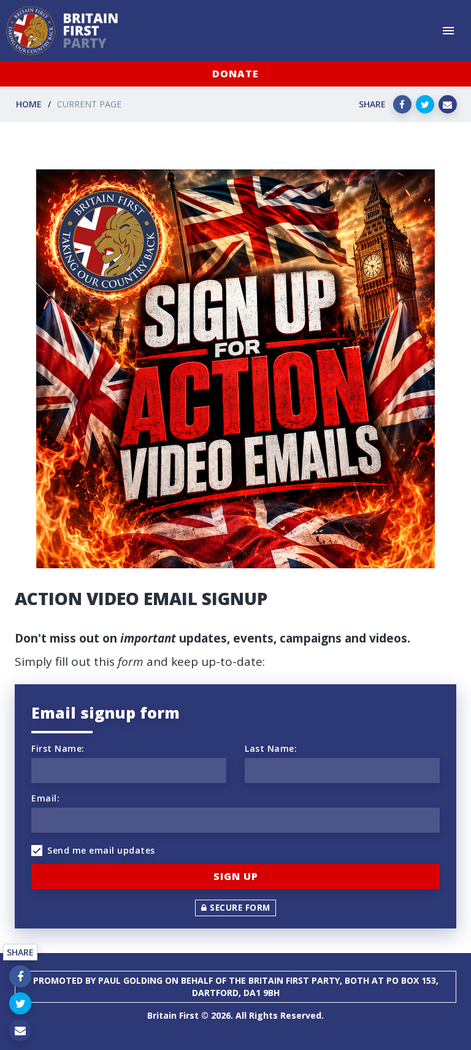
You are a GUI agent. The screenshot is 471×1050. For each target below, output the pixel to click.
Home (29, 104)
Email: (45, 798)
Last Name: (271, 748)
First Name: (58, 748)
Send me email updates (101, 850)
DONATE (235, 73)
